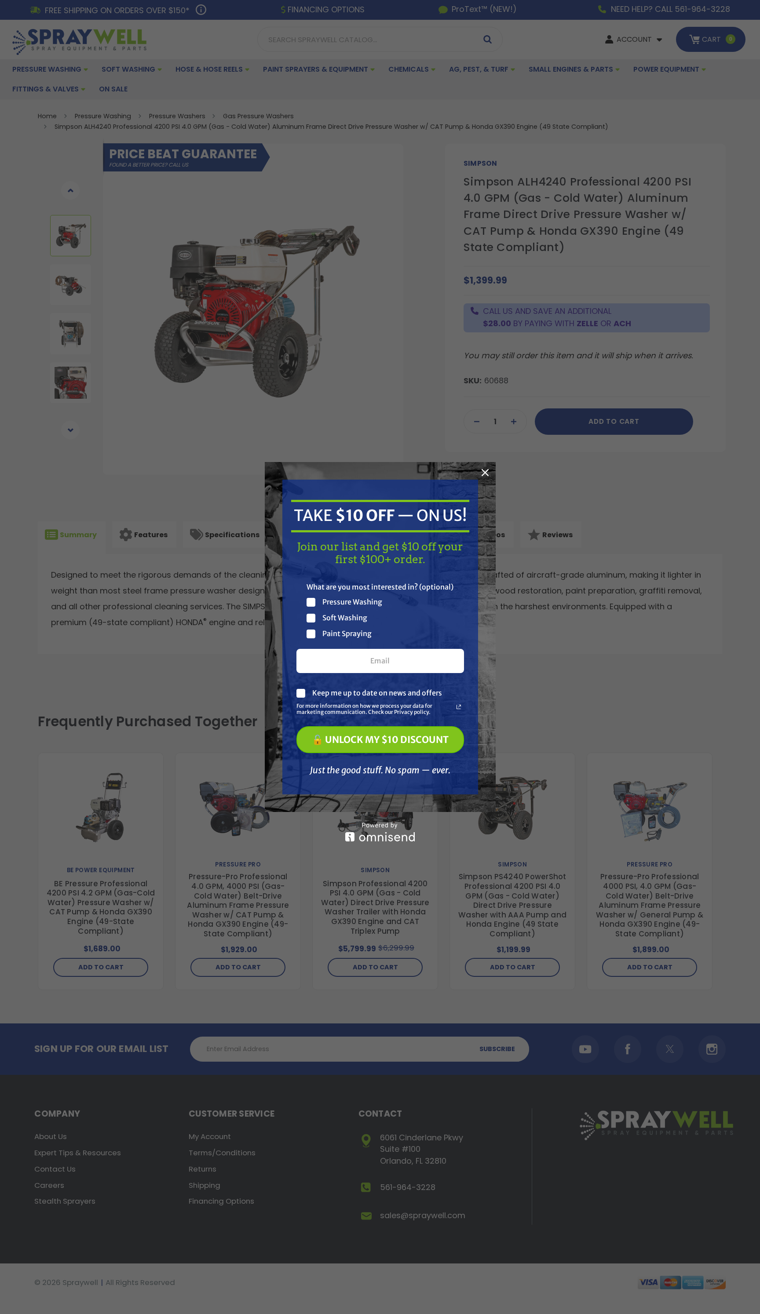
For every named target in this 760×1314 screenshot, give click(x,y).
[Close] (485, 472)
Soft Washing (344, 618)
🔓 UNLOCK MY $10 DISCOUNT (380, 740)
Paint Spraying (347, 634)
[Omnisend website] (380, 832)
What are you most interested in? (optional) (380, 586)
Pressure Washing (352, 602)
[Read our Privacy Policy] (458, 707)
